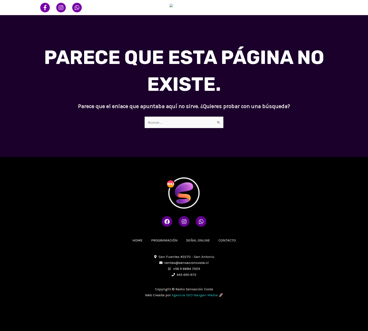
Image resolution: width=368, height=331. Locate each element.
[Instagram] (61, 7)
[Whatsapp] (77, 7)
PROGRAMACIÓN (256, 7)
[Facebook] (45, 7)
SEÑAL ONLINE (288, 7)
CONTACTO (315, 7)
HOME (232, 7)
